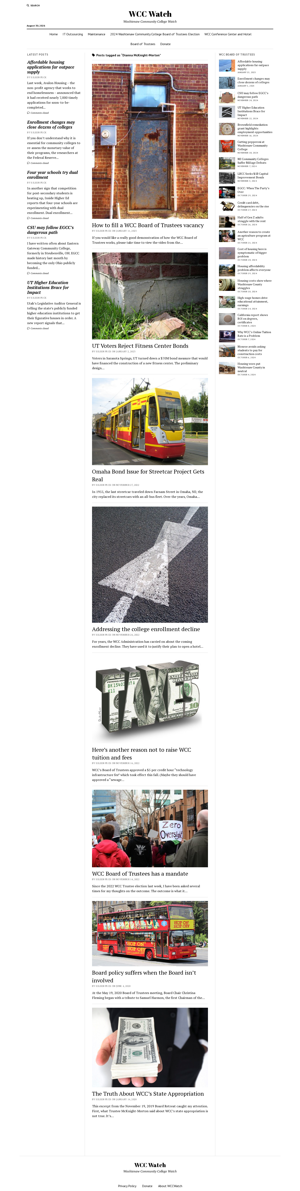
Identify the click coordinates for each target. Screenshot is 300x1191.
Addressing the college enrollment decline (146, 629)
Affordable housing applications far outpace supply (50, 67)
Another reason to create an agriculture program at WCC (254, 235)
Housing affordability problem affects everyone (254, 268)
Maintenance (96, 34)
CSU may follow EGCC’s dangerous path (50, 230)
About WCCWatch (170, 1186)
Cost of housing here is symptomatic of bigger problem (252, 252)
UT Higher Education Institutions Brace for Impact (48, 287)
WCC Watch (150, 14)
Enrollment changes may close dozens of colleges (51, 124)
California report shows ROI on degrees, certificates (253, 318)
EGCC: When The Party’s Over (253, 190)
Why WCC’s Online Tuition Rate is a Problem (254, 334)
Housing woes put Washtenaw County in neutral (251, 367)
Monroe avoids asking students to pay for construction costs (252, 350)
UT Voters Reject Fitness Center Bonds (140, 345)
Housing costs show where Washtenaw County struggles (255, 284)
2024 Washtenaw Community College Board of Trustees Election (155, 34)
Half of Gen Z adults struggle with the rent (252, 219)
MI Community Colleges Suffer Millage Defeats (253, 161)
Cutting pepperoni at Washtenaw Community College (253, 145)
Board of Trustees (142, 44)
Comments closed (39, 112)
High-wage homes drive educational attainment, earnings (253, 301)
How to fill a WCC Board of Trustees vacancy (148, 225)
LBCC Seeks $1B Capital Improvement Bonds (253, 175)
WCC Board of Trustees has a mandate (140, 873)
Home (53, 34)
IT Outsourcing (73, 34)
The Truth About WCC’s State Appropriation (148, 1093)
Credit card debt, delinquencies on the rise (253, 204)
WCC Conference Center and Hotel (227, 34)
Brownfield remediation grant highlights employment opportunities (255, 128)
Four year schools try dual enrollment (52, 175)
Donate (165, 44)
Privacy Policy (127, 1186)
